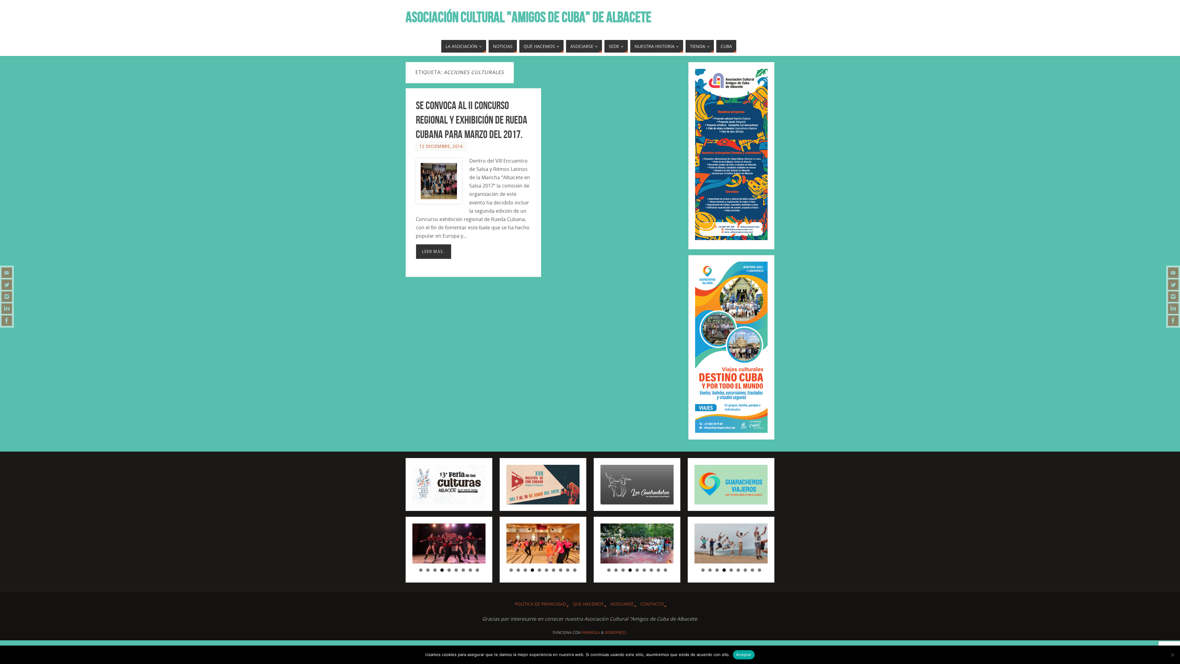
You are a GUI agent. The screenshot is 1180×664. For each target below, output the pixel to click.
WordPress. (616, 632)
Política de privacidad (540, 604)
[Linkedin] (7, 308)
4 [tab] (442, 570)
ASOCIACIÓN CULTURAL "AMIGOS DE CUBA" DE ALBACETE (528, 17)
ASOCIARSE (622, 604)
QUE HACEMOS (588, 604)
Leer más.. (433, 251)
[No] (1172, 655)
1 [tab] (421, 570)
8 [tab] (470, 570)
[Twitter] (7, 284)
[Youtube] (7, 272)
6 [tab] (456, 570)
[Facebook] (7, 320)
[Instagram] (7, 296)
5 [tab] (449, 570)
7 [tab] (463, 570)
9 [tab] (477, 570)
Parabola (590, 632)
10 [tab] (574, 570)
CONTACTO (652, 604)
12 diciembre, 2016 (441, 146)
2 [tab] (428, 570)
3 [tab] (435, 570)
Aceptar (744, 654)
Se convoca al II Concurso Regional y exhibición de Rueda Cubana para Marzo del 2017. (471, 119)
